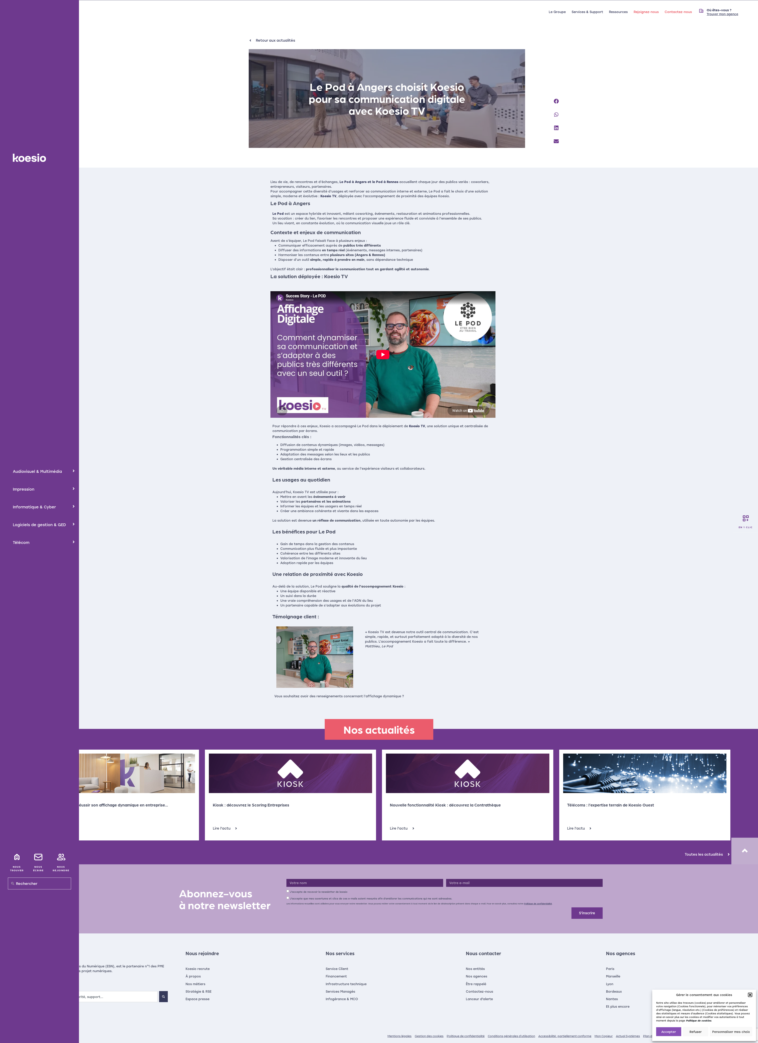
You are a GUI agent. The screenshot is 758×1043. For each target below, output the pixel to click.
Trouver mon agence (722, 14)
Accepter (668, 1032)
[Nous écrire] (38, 857)
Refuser (696, 1032)
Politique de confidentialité (538, 903)
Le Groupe (557, 12)
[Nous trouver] (17, 857)
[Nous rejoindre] (61, 857)
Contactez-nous (678, 12)
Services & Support (587, 12)
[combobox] (95, 996)
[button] (750, 995)
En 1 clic (746, 527)
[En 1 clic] (746, 518)
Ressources (618, 12)
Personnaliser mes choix (731, 1032)
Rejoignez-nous (646, 12)
